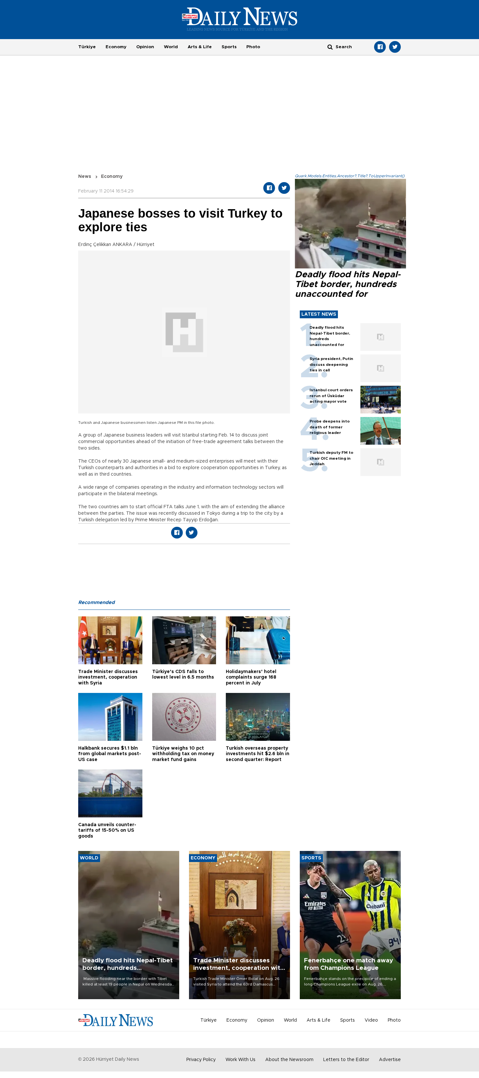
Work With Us (240, 1059)
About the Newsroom (289, 1059)
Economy (116, 47)
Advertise (390, 1059)
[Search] (330, 47)
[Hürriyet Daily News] (240, 19)
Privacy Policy (201, 1059)
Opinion (145, 47)
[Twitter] (395, 47)
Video (371, 1020)
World (171, 47)
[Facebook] (380, 47)
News (84, 176)
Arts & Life (200, 47)
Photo (253, 47)
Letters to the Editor (346, 1059)
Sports (229, 47)
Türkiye (87, 47)
